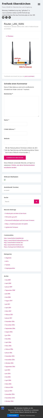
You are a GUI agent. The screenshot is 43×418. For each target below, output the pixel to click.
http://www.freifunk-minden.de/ (13, 242)
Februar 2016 (9, 349)
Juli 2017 (7, 304)
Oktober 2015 (9, 363)
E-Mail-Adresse (9, 129)
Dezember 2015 (9, 356)
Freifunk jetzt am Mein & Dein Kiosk (15, 213)
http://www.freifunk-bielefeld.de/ (14, 238)
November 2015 (10, 359)
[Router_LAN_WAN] (21, 70)
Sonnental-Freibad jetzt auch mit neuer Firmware (19, 220)
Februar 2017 (9, 314)
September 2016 (10, 328)
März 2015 (8, 384)
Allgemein (8, 258)
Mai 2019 (7, 280)
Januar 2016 (8, 352)
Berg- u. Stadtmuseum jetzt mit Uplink (16, 224)
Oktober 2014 (9, 401)
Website (7, 138)
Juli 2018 (7, 293)
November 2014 (10, 398)
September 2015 (10, 366)
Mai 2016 (8, 339)
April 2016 (8, 342)
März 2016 (8, 346)
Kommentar (8, 94)
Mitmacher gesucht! (11, 217)
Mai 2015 (7, 377)
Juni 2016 (7, 335)
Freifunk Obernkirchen (16, 3)
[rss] (9, 17)
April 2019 (8, 283)
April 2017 (8, 307)
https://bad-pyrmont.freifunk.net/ (14, 247)
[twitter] (6, 17)
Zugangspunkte (10, 268)
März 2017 (8, 311)
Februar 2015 (9, 387)
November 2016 (10, 325)
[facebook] (3, 17)
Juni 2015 (7, 373)
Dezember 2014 (9, 394)
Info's (7, 261)
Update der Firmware (11, 227)
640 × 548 (24, 26)
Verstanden (13, 415)
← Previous (9, 36)
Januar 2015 (8, 391)
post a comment (29, 76)
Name (6, 120)
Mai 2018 (8, 297)
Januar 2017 (8, 318)
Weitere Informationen (27, 415)
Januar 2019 (8, 287)
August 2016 (8, 332)
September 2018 (10, 290)
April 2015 (8, 380)
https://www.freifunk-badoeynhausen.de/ (16, 240)
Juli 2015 (7, 370)
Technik (7, 265)
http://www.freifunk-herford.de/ (13, 245)
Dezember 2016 (9, 321)
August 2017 (8, 300)
